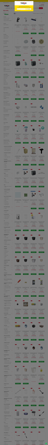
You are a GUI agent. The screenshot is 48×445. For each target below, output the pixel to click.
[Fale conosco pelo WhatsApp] (46, 443)
